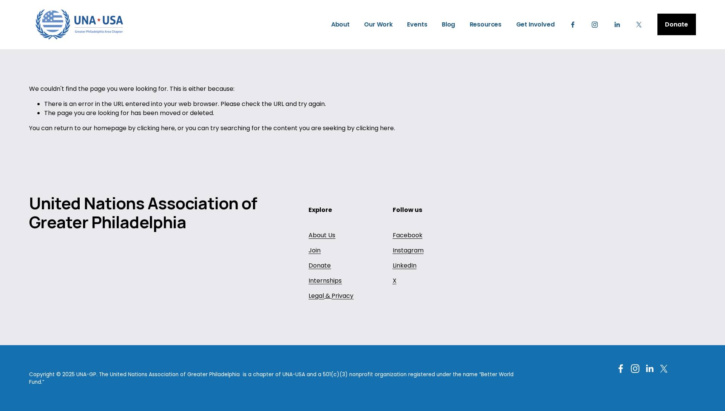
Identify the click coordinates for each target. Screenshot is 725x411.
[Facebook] (573, 24)
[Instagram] (595, 24)
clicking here (156, 128)
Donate (676, 24)
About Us (322, 235)
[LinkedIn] (617, 24)
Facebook (408, 235)
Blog (448, 24)
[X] (639, 24)
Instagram (408, 250)
